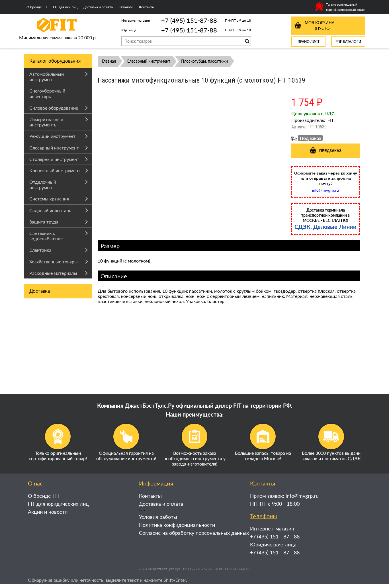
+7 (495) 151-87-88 (189, 20)
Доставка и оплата (98, 7)
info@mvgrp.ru (325, 190)
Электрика (40, 250)
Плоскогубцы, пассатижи (204, 61)
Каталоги (125, 7)
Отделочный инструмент (42, 184)
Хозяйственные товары (53, 261)
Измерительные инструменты (46, 121)
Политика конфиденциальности (177, 525)
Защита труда (43, 221)
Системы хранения (49, 198)
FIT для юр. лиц (65, 7)
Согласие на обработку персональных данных (194, 533)
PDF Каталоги (348, 42)
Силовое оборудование (53, 107)
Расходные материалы (53, 273)
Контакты (147, 7)
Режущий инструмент (52, 136)
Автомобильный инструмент (46, 76)
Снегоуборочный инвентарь (47, 93)
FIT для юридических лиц (58, 504)
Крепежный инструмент (54, 170)
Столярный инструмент (54, 159)
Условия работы (158, 517)
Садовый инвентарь (50, 210)
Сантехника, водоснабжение (46, 235)
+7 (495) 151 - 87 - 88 (275, 536)
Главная (109, 61)
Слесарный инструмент (54, 147)
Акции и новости (47, 512)
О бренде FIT (36, 7)
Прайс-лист (309, 42)
